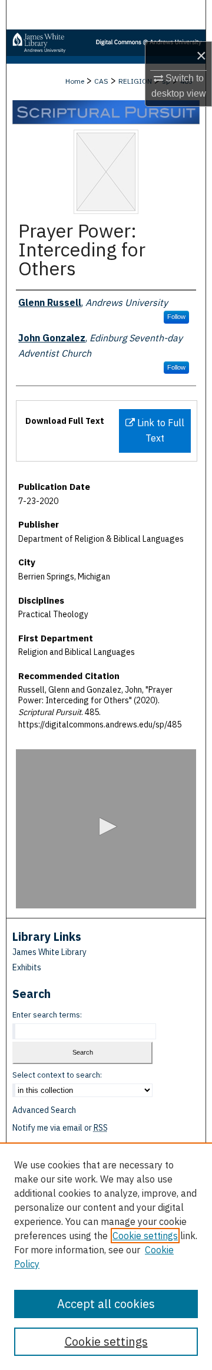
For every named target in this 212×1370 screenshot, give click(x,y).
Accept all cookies (106, 1304)
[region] (106, 1256)
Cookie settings (145, 1235)
